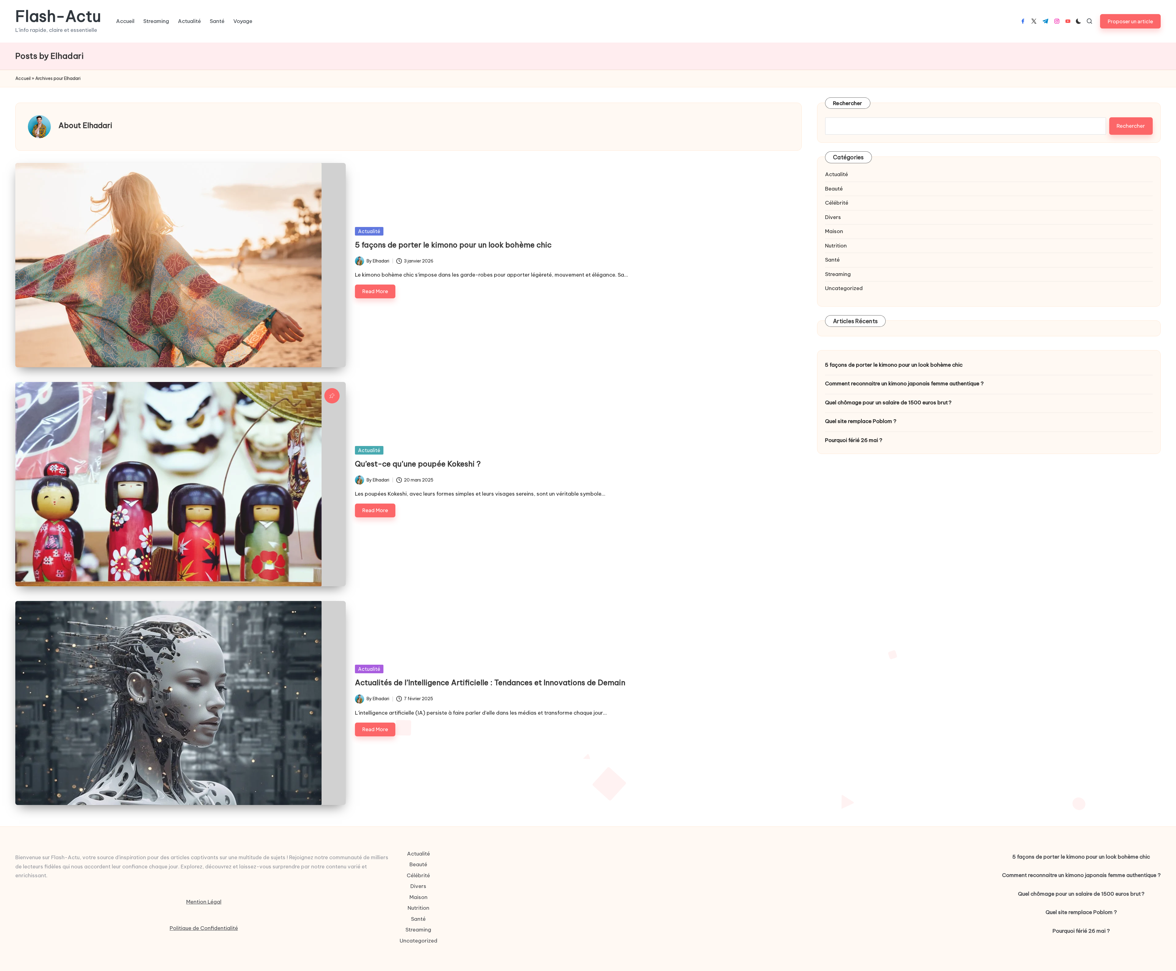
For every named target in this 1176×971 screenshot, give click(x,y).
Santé (832, 259)
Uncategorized (844, 288)
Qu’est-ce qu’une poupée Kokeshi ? (418, 463)
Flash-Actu (58, 16)
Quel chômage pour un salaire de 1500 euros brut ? (888, 402)
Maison (834, 231)
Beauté (834, 188)
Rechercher (847, 103)
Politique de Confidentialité (204, 928)
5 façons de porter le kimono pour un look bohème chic (453, 244)
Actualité (369, 231)
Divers (833, 217)
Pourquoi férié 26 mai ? (853, 440)
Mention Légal (203, 901)
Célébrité (836, 202)
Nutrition (836, 245)
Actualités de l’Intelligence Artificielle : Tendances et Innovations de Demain (490, 682)
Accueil (23, 78)
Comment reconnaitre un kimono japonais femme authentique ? (904, 383)
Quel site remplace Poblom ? (860, 421)
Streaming (838, 274)
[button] (1130, 21)
